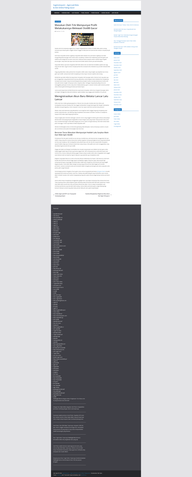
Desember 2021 (118, 104)
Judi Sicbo (55, 266)
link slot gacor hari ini (58, 287)
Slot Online (75, 12)
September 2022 (118, 99)
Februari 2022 (117, 102)
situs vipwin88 (56, 329)
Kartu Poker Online (57, 281)
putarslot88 (56, 362)
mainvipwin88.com (57, 340)
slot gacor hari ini (101, 171)
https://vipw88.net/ (57, 313)
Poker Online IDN (57, 276)
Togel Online (85, 12)
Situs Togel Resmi (57, 298)
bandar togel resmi (57, 357)
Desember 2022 (118, 92)
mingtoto (55, 372)
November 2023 (118, 65)
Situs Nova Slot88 (57, 249)
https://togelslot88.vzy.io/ (59, 310)
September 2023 (118, 70)
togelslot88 (56, 366)
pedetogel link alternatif (59, 389)
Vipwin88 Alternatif (57, 214)
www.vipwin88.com (58, 217)
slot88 (54, 293)
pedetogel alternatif (58, 270)
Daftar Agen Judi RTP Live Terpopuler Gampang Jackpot (65, 195)
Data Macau (56, 215)
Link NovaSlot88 (57, 259)
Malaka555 (56, 325)
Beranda (56, 12)
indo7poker (56, 230)
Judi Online (115, 12)
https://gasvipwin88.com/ (59, 344)
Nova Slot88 (56, 247)
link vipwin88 (56, 383)
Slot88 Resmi (56, 236)
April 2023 (116, 82)
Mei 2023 (116, 80)
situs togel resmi (57, 351)
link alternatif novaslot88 (59, 347)
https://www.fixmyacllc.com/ (60, 315)
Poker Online (95, 12)
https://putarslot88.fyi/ (58, 255)
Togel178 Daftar (57, 330)
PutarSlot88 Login (57, 240)
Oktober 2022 (117, 97)
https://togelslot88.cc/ (58, 327)
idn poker (55, 306)
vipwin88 (55, 304)
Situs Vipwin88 (56, 385)
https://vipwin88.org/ (58, 317)
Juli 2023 (116, 75)
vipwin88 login (56, 336)
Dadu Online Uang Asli (65, 407)
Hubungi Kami (66, 12)
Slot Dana (55, 374)
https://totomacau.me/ (58, 349)
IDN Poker (64, 425)
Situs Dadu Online (69, 417)
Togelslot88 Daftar (57, 283)
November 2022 (118, 94)
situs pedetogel (57, 391)
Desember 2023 (118, 62)
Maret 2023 (116, 85)
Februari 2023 (117, 87)
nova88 (55, 291)
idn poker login (56, 232)
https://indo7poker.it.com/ (59, 246)
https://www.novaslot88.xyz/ (60, 359)
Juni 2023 (116, 77)
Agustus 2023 (117, 72)
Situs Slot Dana (57, 323)
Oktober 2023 (117, 67)
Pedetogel (55, 398)
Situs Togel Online (57, 346)
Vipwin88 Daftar (57, 332)
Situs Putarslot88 (57, 378)
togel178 (55, 221)
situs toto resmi (57, 355)
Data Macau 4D (57, 268)
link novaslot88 (57, 376)
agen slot (55, 364)
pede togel (55, 272)
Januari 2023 (117, 90)
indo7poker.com (57, 285)
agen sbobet (56, 387)
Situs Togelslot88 (57, 297)
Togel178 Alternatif (58, 334)
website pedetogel (57, 219)
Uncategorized (117, 126)
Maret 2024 (116, 57)
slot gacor (55, 381)
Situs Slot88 (56, 319)
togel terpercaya (57, 395)
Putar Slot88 (56, 244)
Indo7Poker (56, 227)
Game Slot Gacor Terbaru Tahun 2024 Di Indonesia (126, 25)
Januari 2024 (117, 60)
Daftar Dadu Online (58, 274)
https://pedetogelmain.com (59, 300)
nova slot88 (56, 289)
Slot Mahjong (56, 238)
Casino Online (105, 12)
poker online (56, 229)
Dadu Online (56, 264)
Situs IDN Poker (57, 295)
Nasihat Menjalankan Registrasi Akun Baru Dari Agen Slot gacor (97, 195)
